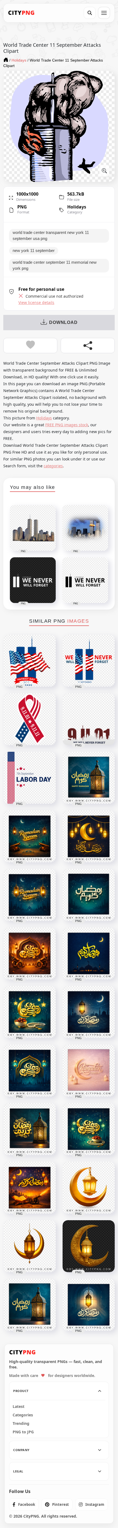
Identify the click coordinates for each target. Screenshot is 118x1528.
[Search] (90, 13)
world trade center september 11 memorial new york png (55, 265)
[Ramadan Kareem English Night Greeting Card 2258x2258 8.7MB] (30, 836)
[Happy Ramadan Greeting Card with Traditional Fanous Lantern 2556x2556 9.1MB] (89, 778)
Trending (21, 1423)
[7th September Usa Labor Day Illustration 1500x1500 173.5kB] (30, 778)
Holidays (76, 207)
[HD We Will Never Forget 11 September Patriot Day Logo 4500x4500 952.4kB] (89, 661)
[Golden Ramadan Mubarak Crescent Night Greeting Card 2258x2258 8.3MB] (89, 836)
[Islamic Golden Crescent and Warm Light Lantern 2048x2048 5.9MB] (89, 1188)
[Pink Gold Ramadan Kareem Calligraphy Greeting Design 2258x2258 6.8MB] (89, 1071)
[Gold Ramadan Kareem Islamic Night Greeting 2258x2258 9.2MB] (89, 1129)
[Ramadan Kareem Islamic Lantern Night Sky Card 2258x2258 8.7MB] (30, 895)
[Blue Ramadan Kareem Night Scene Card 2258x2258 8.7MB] (30, 1071)
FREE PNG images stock (66, 424)
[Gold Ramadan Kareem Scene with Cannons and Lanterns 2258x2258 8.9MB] (30, 953)
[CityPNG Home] (21, 13)
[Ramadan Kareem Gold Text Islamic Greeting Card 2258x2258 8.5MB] (89, 953)
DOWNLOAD (63, 322)
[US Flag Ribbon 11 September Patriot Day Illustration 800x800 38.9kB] (30, 719)
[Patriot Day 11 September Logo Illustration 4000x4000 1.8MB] (30, 661)
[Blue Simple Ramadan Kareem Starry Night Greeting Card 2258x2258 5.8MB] (89, 895)
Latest (18, 1406)
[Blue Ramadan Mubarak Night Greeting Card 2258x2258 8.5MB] (89, 1012)
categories (53, 465)
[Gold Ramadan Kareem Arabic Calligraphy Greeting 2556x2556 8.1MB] (30, 1129)
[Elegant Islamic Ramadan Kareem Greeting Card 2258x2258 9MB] (89, 1305)
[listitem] (24, 1504)
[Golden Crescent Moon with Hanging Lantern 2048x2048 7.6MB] (89, 1246)
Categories (23, 1415)
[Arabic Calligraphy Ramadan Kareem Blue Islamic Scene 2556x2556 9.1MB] (30, 1305)
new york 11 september (34, 250)
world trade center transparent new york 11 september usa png (51, 235)
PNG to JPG (23, 1432)
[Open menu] (104, 13)
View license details (36, 302)
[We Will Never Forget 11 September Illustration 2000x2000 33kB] (89, 719)
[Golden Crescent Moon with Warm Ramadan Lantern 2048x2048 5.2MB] (30, 1246)
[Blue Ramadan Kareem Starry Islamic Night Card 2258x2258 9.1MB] (30, 1012)
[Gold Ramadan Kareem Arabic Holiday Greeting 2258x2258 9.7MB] (30, 1188)
